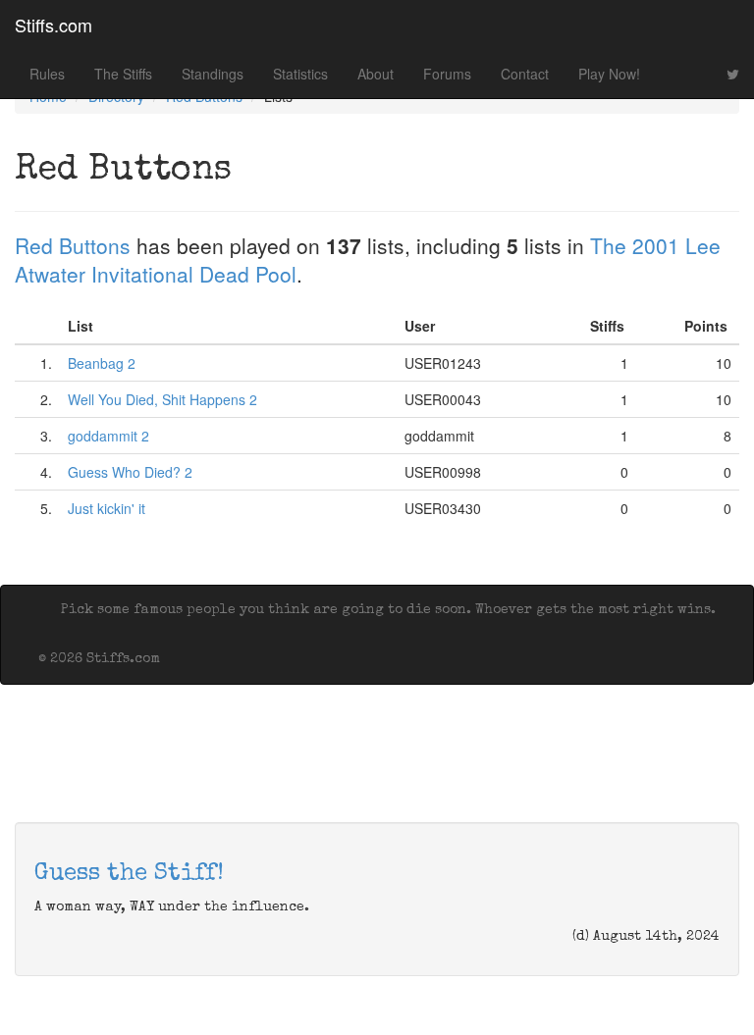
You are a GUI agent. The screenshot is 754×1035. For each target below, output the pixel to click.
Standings (212, 73)
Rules (47, 73)
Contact (525, 73)
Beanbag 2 (101, 363)
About (375, 73)
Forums (447, 73)
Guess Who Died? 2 (130, 472)
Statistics (300, 73)
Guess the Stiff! (129, 874)
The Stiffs (123, 73)
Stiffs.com (53, 24)
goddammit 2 (108, 435)
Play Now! (609, 73)
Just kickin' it (106, 508)
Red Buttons (73, 245)
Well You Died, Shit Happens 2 (162, 399)
